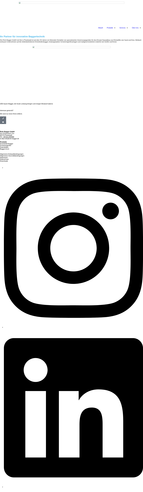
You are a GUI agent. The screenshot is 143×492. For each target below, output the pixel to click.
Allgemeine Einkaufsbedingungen (11, 154)
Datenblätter (4, 147)
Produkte (110, 28)
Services (122, 28)
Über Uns (135, 28)
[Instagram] (73, 327)
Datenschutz (4, 159)
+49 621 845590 (8, 137)
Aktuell (100, 28)
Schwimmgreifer (5, 145)
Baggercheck (4, 149)
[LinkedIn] (73, 487)
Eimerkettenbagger (6, 144)
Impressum (4, 157)
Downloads (4, 161)
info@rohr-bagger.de (12, 138)
